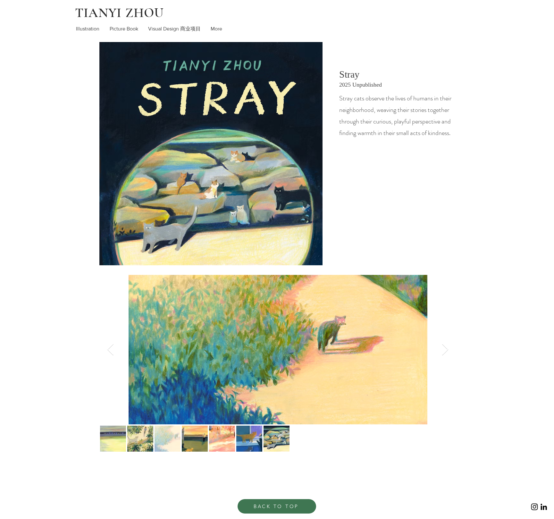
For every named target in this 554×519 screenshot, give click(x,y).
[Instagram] (534, 506)
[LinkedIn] (543, 506)
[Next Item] (445, 350)
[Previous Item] (110, 350)
